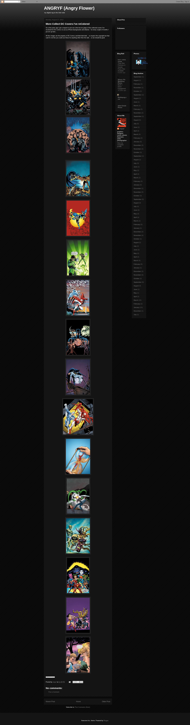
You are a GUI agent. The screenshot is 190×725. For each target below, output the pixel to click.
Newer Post (50, 701)
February (137, 84)
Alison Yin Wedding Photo (121, 81)
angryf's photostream (145, 63)
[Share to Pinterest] (82, 682)
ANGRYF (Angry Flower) (69, 8)
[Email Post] (69, 682)
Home (78, 701)
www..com (142, 58)
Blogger (106, 720)
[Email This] (74, 682)
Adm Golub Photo (122, 106)
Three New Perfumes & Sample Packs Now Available (121, 67)
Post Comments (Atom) (82, 707)
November (137, 87)
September (137, 77)
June (135, 102)
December (137, 145)
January (136, 141)
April (135, 131)
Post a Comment (53, 692)
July (135, 123)
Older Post (106, 701)
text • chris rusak (122, 60)
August (136, 80)
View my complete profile (120, 144)
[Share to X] (78, 682)
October (136, 91)
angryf (121, 129)
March (136, 105)
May (135, 170)
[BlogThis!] (76, 682)
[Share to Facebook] (80, 682)
